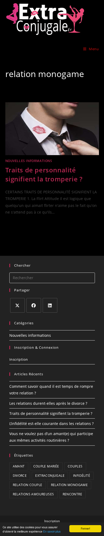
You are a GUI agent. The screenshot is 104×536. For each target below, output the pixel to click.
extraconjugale (50, 475)
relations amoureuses (33, 494)
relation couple (27, 485)
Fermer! (85, 528)
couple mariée (46, 466)
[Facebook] (33, 305)
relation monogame (69, 485)
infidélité (81, 475)
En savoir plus (52, 531)
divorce (20, 475)
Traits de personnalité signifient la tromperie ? (44, 174)
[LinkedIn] (50, 305)
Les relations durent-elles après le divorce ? (48, 403)
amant (19, 466)
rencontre (72, 494)
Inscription (18, 359)
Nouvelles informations (28, 161)
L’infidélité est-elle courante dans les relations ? (51, 423)
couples (75, 466)
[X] (17, 305)
